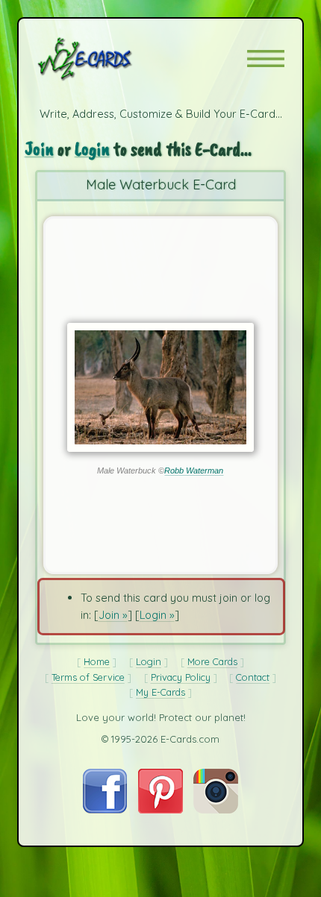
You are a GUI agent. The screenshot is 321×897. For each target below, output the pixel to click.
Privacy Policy (181, 677)
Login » (157, 615)
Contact (252, 677)
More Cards (212, 661)
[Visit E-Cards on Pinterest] (160, 809)
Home (97, 661)
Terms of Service (88, 677)
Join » (113, 615)
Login (92, 149)
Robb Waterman (193, 470)
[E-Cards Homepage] (111, 59)
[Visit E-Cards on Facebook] (105, 809)
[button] (265, 58)
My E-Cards (160, 692)
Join (39, 149)
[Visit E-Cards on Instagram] (215, 809)
